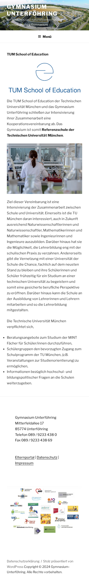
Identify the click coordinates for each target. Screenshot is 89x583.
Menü (47, 36)
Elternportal (24, 457)
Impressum (24, 463)
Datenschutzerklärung (23, 561)
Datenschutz (47, 457)
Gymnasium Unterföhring (32, 10)
